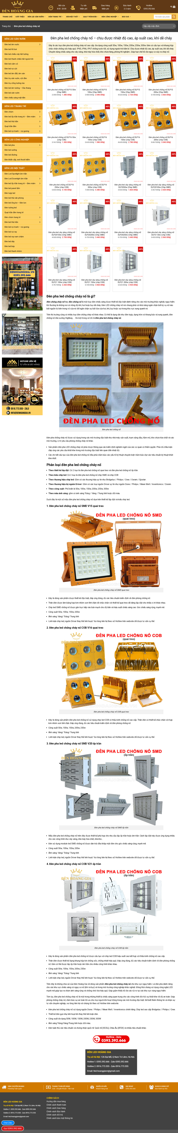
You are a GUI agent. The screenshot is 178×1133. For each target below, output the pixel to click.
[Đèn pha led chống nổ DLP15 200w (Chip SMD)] (161, 72)
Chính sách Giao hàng (56, 1108)
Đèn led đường (11, 155)
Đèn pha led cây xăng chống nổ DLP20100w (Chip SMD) (161, 186)
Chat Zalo (8, 1123)
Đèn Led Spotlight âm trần (16, 174)
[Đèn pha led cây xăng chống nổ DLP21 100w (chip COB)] (62, 262)
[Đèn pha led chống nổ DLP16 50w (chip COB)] (62, 119)
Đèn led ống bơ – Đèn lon (15, 203)
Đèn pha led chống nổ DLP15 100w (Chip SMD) (95, 91)
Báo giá (125, 17)
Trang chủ (7, 17)
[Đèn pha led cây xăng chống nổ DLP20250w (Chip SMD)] (128, 214)
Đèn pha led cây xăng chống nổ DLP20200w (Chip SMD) (94, 233)
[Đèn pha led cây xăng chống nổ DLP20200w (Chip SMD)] (95, 214)
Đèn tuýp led (10, 193)
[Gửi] (174, 17)
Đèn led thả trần (11, 121)
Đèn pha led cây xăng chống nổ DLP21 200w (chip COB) (128, 281)
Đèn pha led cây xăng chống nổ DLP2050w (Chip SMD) (128, 186)
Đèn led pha (10, 145)
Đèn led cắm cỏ (11, 64)
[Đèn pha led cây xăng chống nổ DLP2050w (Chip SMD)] (128, 167)
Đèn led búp (10, 246)
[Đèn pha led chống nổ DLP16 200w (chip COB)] (161, 119)
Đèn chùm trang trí (12, 217)
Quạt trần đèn (90, 17)
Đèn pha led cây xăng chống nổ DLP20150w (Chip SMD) (61, 233)
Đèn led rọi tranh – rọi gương (17, 131)
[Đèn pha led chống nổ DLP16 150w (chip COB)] (128, 119)
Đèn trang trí (55, 17)
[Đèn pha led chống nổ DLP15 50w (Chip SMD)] (62, 72)
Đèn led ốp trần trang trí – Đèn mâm (20, 116)
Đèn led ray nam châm (14, 236)
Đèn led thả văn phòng (14, 198)
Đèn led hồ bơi (11, 49)
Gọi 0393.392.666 (13, 1128)
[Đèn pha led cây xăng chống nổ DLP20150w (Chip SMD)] (62, 214)
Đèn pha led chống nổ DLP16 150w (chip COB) (128, 138)
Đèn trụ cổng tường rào (15, 83)
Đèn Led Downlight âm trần (16, 178)
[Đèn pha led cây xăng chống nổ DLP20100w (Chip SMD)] (161, 167)
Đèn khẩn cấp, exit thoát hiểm (17, 159)
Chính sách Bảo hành (56, 1111)
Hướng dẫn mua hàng (56, 1101)
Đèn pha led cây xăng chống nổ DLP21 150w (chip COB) (94, 281)
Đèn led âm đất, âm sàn (15, 73)
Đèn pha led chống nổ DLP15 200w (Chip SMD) (161, 91)
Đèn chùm (9, 112)
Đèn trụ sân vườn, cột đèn (16, 78)
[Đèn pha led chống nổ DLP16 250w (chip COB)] (62, 167)
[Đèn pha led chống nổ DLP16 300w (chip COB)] (95, 167)
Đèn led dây (9, 241)
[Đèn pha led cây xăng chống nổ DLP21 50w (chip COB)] (161, 214)
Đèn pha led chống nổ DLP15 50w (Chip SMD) (62, 91)
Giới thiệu (20, 17)
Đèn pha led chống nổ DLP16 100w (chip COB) (95, 138)
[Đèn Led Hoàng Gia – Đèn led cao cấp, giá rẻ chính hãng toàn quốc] (17, 6)
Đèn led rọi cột (11, 68)
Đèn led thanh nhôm (13, 251)
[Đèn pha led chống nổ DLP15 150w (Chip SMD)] (128, 72)
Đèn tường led (11, 207)
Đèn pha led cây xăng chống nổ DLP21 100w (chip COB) (61, 281)
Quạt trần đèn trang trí (14, 212)
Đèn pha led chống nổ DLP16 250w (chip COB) (62, 186)
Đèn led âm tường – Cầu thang (18, 88)
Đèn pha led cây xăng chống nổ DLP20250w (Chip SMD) (128, 233)
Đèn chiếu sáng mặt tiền (15, 97)
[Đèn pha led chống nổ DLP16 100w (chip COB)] (95, 119)
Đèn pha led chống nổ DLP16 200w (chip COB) (161, 138)
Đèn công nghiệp (109, 17)
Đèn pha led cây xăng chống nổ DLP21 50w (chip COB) (161, 233)
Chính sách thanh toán (56, 1105)
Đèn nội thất (72, 17)
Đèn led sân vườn (36, 17)
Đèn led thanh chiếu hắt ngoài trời (19, 59)
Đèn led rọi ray (11, 232)
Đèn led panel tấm (12, 188)
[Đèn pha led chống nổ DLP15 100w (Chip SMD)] (95, 72)
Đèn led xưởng (11, 150)
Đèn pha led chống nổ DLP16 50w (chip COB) (62, 138)
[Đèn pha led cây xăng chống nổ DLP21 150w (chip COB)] (95, 262)
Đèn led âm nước (12, 44)
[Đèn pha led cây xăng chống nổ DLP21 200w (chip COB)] (128, 262)
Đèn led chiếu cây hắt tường (16, 54)
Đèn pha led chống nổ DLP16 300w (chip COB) (95, 186)
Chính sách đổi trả (55, 1115)
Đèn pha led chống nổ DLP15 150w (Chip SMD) (128, 91)
